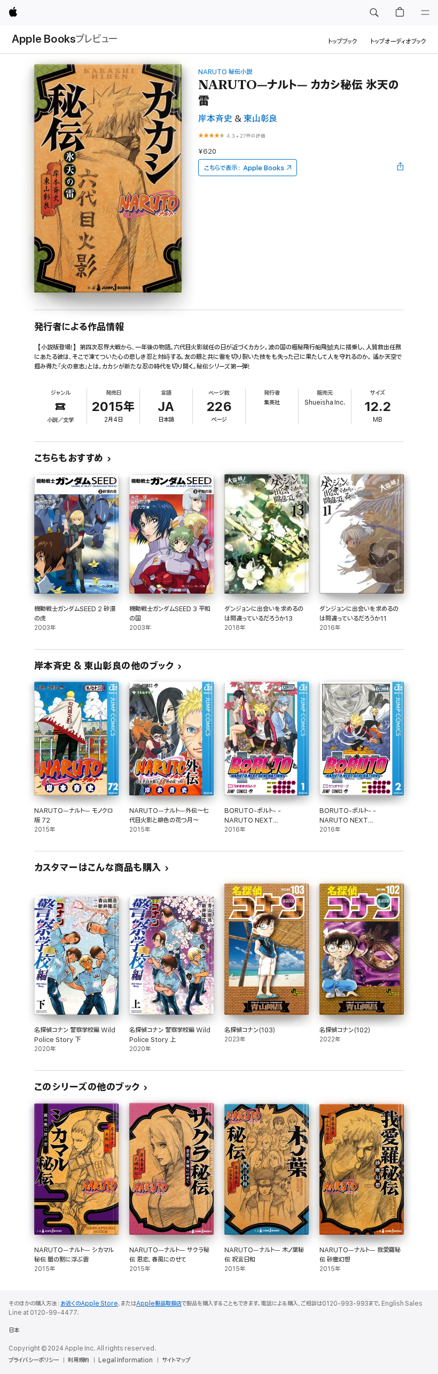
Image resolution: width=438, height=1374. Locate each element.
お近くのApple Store (89, 1303)
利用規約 (78, 1360)
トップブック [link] (342, 41)
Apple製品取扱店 (159, 1303)
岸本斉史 (215, 118)
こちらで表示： (244, 168)
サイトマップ (176, 1360)
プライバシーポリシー (34, 1360)
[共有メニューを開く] (400, 167)
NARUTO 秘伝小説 (225, 72)
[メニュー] (425, 13)
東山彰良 (260, 118)
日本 (14, 1330)
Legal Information (125, 1360)
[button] (374, 13)
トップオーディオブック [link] (398, 41)
